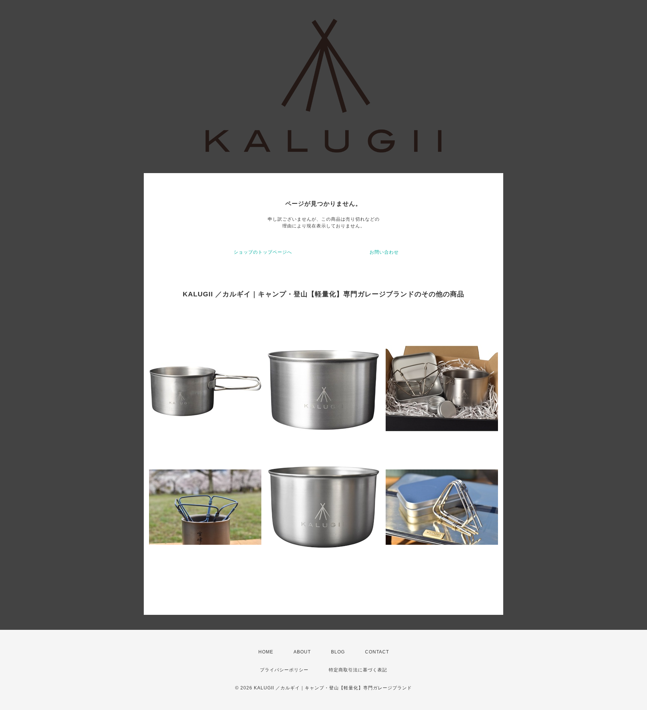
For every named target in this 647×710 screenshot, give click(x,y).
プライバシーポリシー (284, 670)
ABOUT (302, 652)
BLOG (338, 652)
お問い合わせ (384, 252)
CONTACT (377, 652)
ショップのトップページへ (263, 252)
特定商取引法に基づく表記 (358, 670)
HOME (265, 652)
